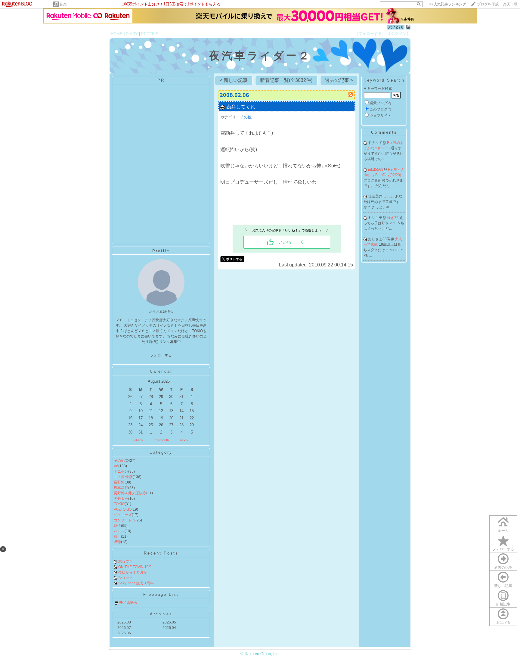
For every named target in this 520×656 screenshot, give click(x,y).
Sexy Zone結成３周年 (136, 583)
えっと (389, 196)
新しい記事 (503, 586)
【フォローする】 (370, 33)
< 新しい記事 (234, 80)
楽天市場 (510, 4)
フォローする (503, 549)
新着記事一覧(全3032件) (286, 80)
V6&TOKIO (123, 509)
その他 (119, 461)
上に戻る (503, 622)
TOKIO (119, 504)
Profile (161, 251)
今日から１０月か (132, 572)
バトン (119, 531)
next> (184, 440)
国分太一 (121, 498)
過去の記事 (503, 567)
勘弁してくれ (240, 106)
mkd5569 (375, 169)
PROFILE (149, 34)
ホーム (503, 531)
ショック (125, 578)
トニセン (121, 471)
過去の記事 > (339, 80)
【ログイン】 (398, 33)
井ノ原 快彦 (123, 477)
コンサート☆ (124, 520)
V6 (116, 466)
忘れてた (125, 561)
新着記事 (503, 604)
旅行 (117, 536)
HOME (116, 34)
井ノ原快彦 (128, 602)
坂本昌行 (121, 488)
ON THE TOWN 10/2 (135, 567)
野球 (117, 542)
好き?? (393, 218)
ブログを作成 (488, 4)
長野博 (119, 482)
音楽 (63, 4)
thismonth (162, 440)
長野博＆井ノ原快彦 (130, 493)
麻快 (117, 526)
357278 (396, 27)
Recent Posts (161, 553)
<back (138, 440)
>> (447, 4)
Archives (161, 614)
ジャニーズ (123, 515)
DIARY (132, 34)
